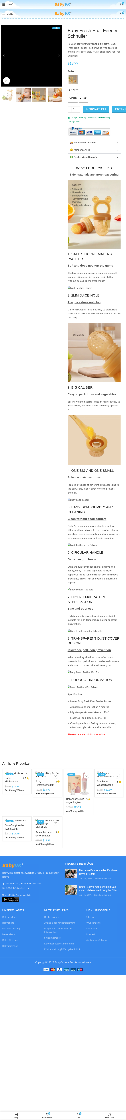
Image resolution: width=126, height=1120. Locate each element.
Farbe (71, 71)
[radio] (72, 79)
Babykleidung (9, 917)
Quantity (73, 89)
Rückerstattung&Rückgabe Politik (62, 949)
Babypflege (8, 923)
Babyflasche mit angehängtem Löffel (75, 802)
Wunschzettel (93, 923)
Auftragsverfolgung (96, 940)
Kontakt (90, 934)
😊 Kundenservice (80, 150)
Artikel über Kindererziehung (59, 923)
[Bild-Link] (19, 865)
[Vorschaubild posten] (71, 874)
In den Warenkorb (96, 109)
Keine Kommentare (102, 879)
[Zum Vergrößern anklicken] (6, 80)
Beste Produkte (52, 917)
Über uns (91, 917)
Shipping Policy (52, 938)
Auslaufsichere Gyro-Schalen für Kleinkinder (43, 835)
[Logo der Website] (63, 4)
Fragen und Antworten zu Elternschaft (58, 930)
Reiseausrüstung (11, 928)
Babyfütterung (10, 940)
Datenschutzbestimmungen (59, 943)
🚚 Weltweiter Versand (83, 142)
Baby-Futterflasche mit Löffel (44, 785)
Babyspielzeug (10, 946)
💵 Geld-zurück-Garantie (84, 157)
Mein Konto (92, 928)
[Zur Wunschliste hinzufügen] (55, 775)
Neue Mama (8, 934)
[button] (4, 56)
